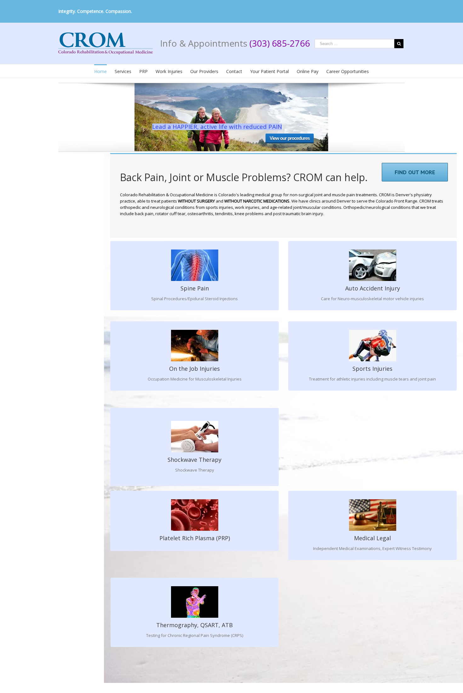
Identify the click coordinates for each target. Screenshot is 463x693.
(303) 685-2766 (279, 43)
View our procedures (290, 138)
